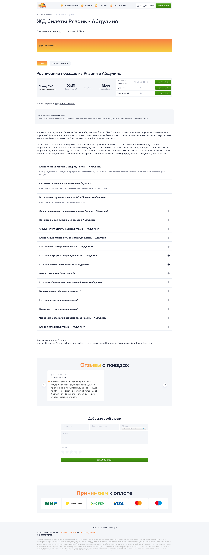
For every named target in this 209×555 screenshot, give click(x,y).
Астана (59, 343)
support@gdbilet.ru (88, 532)
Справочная (120, 6)
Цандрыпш (111, 343)
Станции (103, 6)
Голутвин (148, 343)
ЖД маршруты (72, 6)
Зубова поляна (72, 343)
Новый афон (98, 343)
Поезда (89, 6)
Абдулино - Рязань (65, 103)
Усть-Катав (136, 343)
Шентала (50, 343)
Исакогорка (124, 343)
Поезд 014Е (46, 86)
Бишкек (41, 343)
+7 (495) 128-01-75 (68, 532)
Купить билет (163, 6)
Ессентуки (85, 343)
